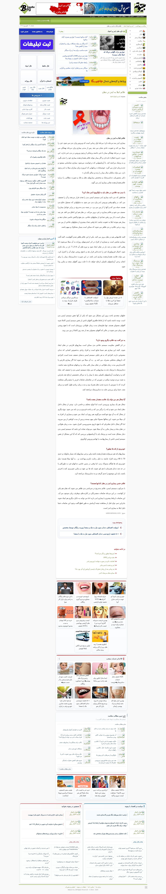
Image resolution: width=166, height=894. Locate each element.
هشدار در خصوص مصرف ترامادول (35, 163)
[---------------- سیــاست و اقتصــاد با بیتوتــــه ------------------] (134, 806)
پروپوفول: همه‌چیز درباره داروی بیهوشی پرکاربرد (137, 131)
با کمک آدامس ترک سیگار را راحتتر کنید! (34, 144)
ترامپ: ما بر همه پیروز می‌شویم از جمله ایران (100, 877)
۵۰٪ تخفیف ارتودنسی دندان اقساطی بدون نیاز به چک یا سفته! (96, 534)
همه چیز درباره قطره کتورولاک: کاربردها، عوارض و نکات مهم (137, 286)
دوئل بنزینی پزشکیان (106, 871)
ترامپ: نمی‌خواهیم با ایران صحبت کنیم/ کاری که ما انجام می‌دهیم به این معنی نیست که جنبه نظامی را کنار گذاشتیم (32, 245)
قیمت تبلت (47, 118)
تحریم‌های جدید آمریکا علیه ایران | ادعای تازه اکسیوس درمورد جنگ (130, 871)
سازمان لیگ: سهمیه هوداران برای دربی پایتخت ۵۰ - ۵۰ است (37, 868)
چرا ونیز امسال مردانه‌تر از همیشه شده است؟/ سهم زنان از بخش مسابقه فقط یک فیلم (36, 284)
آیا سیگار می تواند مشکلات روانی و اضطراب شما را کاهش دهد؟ (73, 45)
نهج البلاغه (29, 118)
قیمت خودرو (46, 100)
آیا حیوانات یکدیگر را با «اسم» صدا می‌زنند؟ (38, 855)
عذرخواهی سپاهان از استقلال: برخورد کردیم (37, 862)
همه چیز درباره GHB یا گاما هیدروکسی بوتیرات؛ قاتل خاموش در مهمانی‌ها (74, 57)
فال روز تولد (32, 88)
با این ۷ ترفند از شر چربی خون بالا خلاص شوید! (138, 302)
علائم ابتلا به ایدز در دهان (113, 92)
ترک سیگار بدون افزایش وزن (37, 188)
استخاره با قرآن (45, 81)
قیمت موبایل (46, 113)
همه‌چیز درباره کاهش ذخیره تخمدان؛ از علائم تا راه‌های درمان (137, 116)
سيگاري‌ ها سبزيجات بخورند (38, 219)
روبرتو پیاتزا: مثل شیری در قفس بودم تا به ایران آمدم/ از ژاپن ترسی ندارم (36, 875)
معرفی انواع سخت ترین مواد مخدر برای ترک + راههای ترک (34, 200)
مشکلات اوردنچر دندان (75, 749)
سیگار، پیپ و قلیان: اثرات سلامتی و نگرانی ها (73, 69)
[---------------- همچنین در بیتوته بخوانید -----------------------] (70, 806)
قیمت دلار (47, 109)
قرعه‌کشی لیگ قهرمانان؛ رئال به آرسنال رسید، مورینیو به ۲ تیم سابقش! (37, 258)
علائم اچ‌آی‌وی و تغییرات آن (38, 157)
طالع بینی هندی (50, 88)
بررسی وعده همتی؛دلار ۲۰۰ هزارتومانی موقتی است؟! (130, 877)
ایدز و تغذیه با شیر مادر (107, 565)
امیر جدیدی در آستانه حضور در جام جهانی (36, 848)
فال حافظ (45, 66)
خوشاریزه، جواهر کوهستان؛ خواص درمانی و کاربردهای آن (137, 161)
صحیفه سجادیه (28, 122)
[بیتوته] (27, 13)
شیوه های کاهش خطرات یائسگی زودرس (72, 761)
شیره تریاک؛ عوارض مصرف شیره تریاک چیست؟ (34, 176)
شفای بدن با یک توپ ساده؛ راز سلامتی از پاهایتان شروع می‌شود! (137, 222)
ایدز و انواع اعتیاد (128, 26)
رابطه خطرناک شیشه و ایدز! (78, 62)
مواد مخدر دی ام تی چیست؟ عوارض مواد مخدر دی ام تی (33, 213)
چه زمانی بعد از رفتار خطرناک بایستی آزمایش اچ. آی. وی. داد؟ (95, 569)
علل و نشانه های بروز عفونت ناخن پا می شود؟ (71, 755)
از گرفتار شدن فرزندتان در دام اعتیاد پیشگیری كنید (35, 169)
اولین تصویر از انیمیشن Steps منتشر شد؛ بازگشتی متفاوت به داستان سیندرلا (37, 264)
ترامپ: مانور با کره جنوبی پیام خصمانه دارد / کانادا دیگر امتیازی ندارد (101, 864)
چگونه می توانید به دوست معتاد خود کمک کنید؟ (33, 138)
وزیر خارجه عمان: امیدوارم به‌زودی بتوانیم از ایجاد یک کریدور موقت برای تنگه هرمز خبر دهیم (107, 824)
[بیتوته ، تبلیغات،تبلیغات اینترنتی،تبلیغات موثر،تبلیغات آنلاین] (59, 8)
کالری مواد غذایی (27, 109)
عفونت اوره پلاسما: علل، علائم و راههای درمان (106, 749)
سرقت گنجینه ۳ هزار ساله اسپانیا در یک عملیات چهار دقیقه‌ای (36, 289)
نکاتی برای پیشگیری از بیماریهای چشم (71, 742)
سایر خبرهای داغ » (26, 301)
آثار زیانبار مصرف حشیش (38, 194)
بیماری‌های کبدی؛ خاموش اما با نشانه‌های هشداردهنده (38, 293)
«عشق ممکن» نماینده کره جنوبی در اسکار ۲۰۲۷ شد (46, 824)
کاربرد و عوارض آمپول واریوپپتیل (72, 729)
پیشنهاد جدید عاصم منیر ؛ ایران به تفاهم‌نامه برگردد (102, 857)
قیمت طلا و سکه (45, 105)
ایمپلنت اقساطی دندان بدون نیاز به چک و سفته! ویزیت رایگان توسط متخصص (91, 528)
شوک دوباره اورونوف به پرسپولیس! (67, 861)
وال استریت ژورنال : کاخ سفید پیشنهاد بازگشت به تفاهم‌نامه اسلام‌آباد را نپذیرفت (36, 252)
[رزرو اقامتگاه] (91, 81)
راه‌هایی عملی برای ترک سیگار (37, 225)
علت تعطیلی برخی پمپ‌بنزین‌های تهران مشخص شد (110, 833)
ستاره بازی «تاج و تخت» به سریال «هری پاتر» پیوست (45, 815)
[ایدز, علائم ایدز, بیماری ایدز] (91, 122)
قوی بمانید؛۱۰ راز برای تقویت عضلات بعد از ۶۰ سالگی (137, 146)
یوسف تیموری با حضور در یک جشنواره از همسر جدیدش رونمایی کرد (38, 270)
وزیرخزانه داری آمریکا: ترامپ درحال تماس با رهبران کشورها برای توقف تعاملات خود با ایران (99, 849)
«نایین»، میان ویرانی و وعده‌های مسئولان (49, 833)
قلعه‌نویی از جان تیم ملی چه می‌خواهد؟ (66, 875)
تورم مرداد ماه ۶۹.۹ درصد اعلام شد (43, 297)
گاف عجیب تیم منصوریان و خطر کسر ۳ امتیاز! (40, 279)
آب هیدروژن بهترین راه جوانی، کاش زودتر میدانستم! (105, 736)
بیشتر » (61, 31)
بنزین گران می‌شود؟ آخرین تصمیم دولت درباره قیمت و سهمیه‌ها (130, 849)
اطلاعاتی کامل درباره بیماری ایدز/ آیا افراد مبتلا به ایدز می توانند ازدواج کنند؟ (70, 736)
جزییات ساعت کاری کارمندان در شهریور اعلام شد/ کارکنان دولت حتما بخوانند (130, 864)
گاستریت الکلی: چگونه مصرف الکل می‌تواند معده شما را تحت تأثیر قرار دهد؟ (33, 182)
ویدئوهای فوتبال (27, 105)
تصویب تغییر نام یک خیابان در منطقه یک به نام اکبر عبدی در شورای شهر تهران (129, 857)
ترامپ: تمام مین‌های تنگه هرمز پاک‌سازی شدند (112, 815)
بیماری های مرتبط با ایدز (107, 573)
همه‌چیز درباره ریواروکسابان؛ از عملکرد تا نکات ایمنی (137, 238)
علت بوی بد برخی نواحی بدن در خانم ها (105, 730)
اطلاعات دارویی (27, 100)
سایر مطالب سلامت (65, 769)
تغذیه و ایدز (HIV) (109, 557)
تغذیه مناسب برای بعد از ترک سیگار (76, 50)
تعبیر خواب (24, 88)
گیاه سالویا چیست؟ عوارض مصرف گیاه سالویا (74, 38)
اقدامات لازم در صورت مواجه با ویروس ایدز (101, 561)
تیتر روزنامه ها (46, 122)
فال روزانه (28, 81)
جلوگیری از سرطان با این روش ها (106, 755)
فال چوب (41, 88)
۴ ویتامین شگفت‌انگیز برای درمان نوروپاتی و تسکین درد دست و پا (137, 254)
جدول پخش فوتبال (26, 113)
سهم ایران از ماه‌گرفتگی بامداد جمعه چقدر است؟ (39, 275)
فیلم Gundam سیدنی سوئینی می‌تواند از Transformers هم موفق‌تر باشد (66, 848)
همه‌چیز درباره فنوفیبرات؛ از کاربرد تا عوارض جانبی (137, 176)
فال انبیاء (28, 66)
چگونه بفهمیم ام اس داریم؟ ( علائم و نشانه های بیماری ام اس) (105, 742)
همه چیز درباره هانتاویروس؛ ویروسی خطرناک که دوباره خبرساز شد (105, 761)
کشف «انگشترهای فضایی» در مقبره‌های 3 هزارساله (65, 855)
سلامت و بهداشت (140, 26)
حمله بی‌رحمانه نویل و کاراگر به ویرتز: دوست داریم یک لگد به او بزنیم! (67, 868)
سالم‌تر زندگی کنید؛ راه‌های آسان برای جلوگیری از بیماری (137, 206)
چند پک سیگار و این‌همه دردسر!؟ (36, 151)
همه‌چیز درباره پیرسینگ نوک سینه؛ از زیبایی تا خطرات (137, 270)
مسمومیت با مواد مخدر (39, 207)
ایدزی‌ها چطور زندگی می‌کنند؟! (105, 553)
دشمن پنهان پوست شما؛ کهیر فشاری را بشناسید (137, 191)
